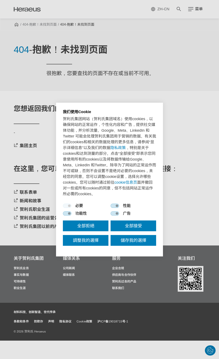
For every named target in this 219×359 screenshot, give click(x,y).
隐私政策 (118, 148)
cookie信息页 (125, 182)
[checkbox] (67, 206)
